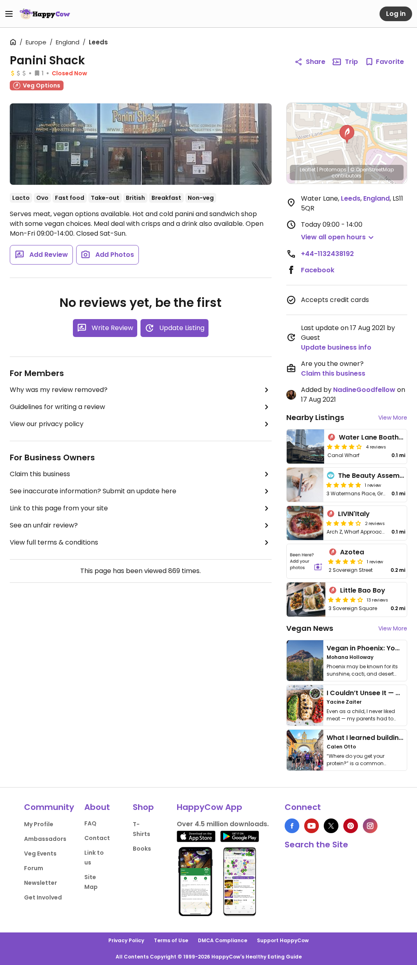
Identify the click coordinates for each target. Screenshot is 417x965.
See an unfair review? (44, 525)
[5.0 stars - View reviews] (343, 484)
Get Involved (43, 897)
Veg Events (40, 853)
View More (392, 418)
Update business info (336, 347)
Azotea (352, 552)
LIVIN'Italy (354, 514)
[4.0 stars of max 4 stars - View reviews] (344, 446)
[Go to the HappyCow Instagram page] (370, 825)
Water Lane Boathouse (377, 437)
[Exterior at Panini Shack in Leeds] (141, 144)
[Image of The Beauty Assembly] (305, 485)
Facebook (317, 270)
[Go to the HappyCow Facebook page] (292, 825)
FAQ (90, 823)
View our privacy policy (46, 424)
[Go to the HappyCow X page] (331, 825)
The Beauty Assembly (374, 475)
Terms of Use (171, 940)
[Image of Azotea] (306, 561)
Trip (351, 61)
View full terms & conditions (54, 542)
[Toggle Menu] (9, 14)
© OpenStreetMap (372, 169)
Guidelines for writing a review (57, 406)
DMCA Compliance (222, 940)
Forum (33, 868)
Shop (143, 807)
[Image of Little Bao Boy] (306, 599)
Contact (97, 838)
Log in (396, 13)
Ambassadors (45, 839)
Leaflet (308, 169)
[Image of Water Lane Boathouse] (305, 446)
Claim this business (40, 474)
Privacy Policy (126, 940)
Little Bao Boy (362, 590)
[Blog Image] (305, 660)
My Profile (38, 824)
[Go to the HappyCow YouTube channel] (311, 825)
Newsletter (40, 883)
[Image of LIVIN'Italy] (305, 523)
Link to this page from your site (59, 508)
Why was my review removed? (59, 389)
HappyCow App (209, 807)
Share (315, 61)
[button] (347, 134)
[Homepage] (45, 14)
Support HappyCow (283, 940)
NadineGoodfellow (364, 389)
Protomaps (333, 169)
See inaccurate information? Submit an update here (93, 491)
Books (142, 849)
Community (49, 807)
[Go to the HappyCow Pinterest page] (350, 825)
